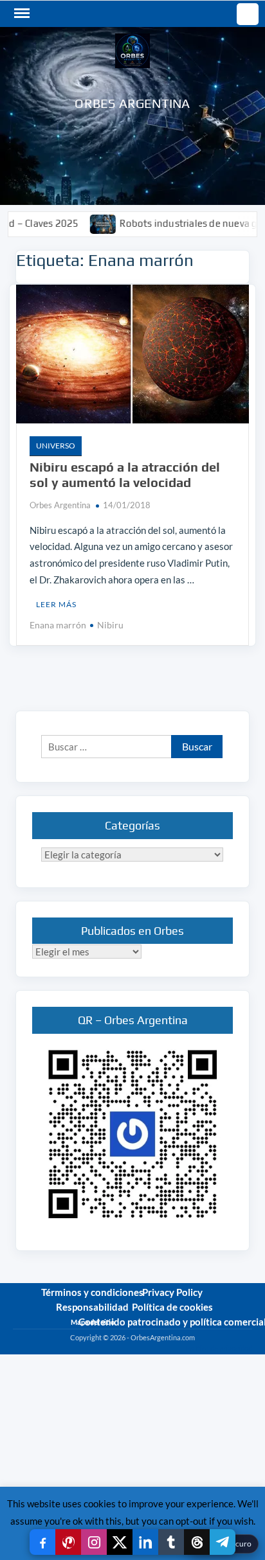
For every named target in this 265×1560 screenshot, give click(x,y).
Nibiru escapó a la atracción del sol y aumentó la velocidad (125, 474)
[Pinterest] (68, 1542)
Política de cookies (172, 1307)
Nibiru (110, 624)
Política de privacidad (218, 1348)
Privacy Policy (172, 1292)
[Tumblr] (171, 1542)
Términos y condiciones (92, 1292)
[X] (119, 1542)
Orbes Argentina (132, 103)
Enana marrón (58, 624)
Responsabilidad (92, 1307)
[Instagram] (94, 1542)
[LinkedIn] (145, 1542)
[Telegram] (222, 1542)
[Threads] (197, 1542)
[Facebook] (42, 1542)
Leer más (56, 604)
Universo (55, 445)
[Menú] (20, 13)
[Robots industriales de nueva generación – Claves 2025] (84, 223)
